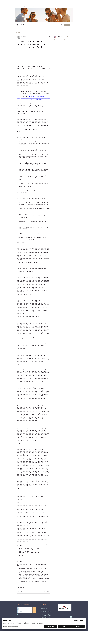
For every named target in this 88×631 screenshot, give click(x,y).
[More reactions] (22, 591)
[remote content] (34, 57)
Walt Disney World (46, 611)
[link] (21, 29)
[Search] (61, 25)
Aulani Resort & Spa (47, 615)
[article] (34, 317)
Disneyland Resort (46, 613)
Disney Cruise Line (46, 614)
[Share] (49, 36)
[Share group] (71, 24)
